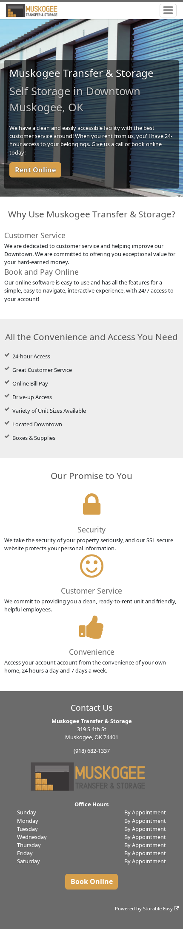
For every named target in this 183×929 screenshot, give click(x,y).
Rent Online (35, 170)
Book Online (92, 881)
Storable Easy (158, 908)
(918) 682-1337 (92, 750)
